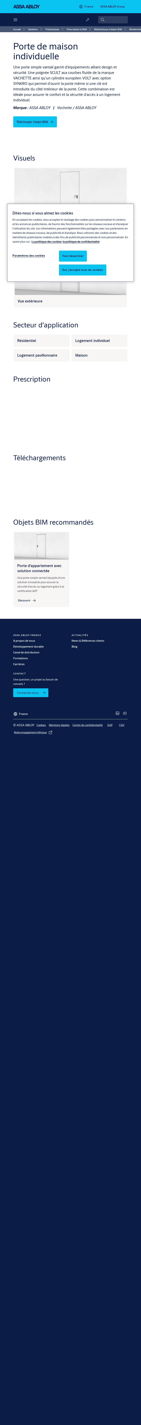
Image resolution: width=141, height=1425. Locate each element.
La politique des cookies (47, 241)
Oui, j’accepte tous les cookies (82, 270)
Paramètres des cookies (28, 255)
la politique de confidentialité (81, 241)
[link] (19, 29)
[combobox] (113, 19)
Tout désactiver (73, 256)
